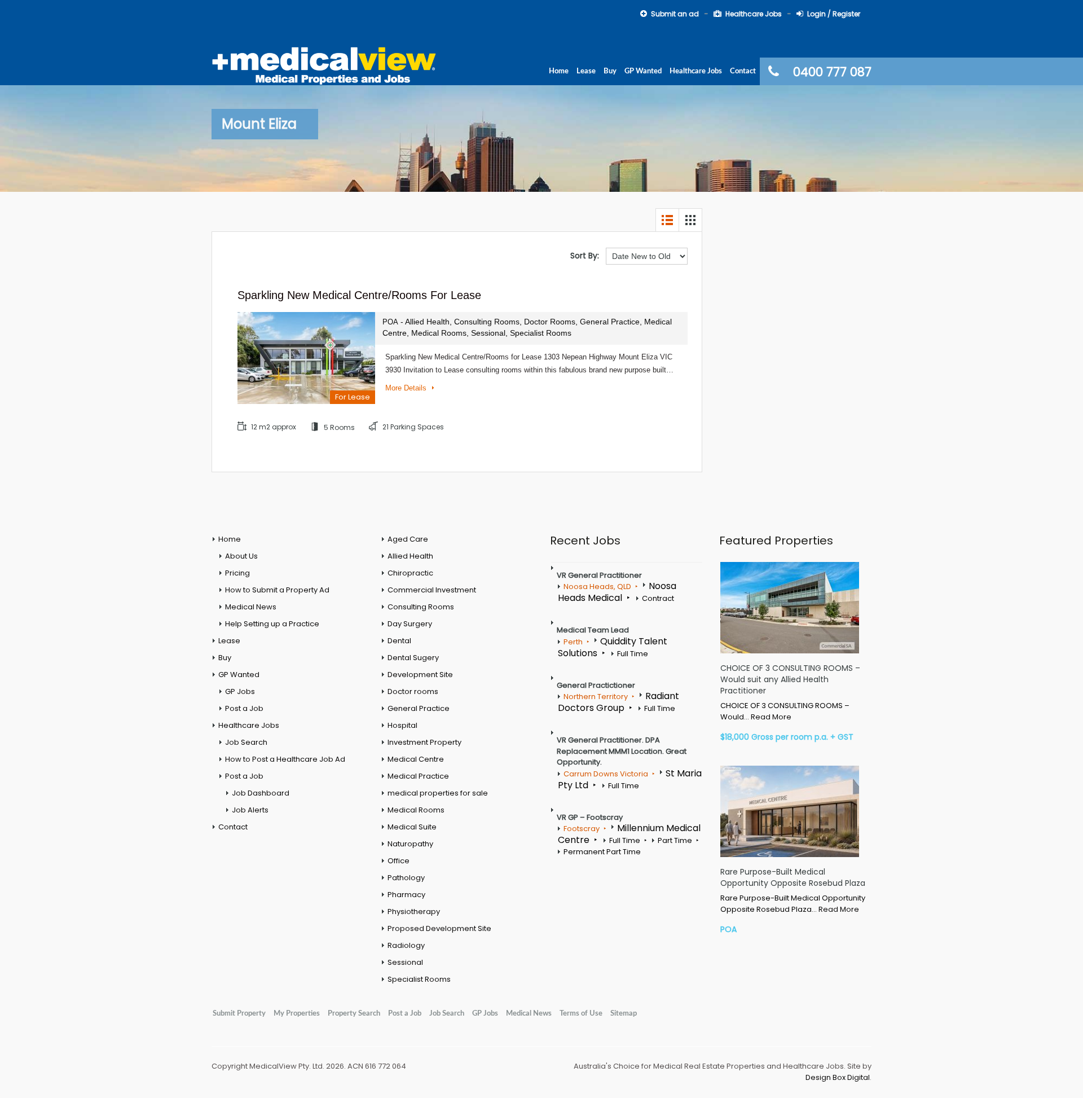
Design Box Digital (837, 1077)
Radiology (406, 945)
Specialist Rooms (419, 979)
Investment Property (424, 742)
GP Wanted (643, 71)
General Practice (419, 708)
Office (399, 860)
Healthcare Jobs (753, 14)
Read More (771, 716)
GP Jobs (240, 691)
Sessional (405, 962)
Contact (743, 71)
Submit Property (239, 1013)
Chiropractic (410, 573)
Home (559, 71)
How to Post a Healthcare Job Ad (285, 759)
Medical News (250, 606)
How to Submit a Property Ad (277, 590)
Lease (586, 71)
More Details (407, 388)
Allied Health (410, 556)
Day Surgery (410, 623)
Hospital (402, 725)
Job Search (246, 742)
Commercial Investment (432, 590)
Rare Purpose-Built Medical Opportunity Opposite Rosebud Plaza (792, 877)
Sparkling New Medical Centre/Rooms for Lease (359, 295)
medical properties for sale (438, 793)
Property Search (354, 1013)
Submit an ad (675, 14)
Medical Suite (412, 827)
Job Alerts (250, 810)
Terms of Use (581, 1013)
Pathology (406, 877)
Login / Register (833, 14)
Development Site (420, 674)
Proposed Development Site (439, 928)
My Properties (297, 1013)
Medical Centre (416, 759)
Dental (399, 640)
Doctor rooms (413, 691)
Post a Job (244, 708)
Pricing (237, 573)
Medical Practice (418, 776)
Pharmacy (406, 894)
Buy (610, 71)
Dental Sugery (413, 657)
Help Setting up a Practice (272, 623)
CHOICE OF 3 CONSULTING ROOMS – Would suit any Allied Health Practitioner (790, 679)
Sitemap (623, 1013)
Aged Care (408, 539)
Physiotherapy (414, 911)
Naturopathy (410, 843)
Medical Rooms (416, 810)
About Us (241, 556)
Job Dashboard (260, 793)
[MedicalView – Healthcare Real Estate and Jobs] (324, 64)
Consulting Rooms (421, 606)
